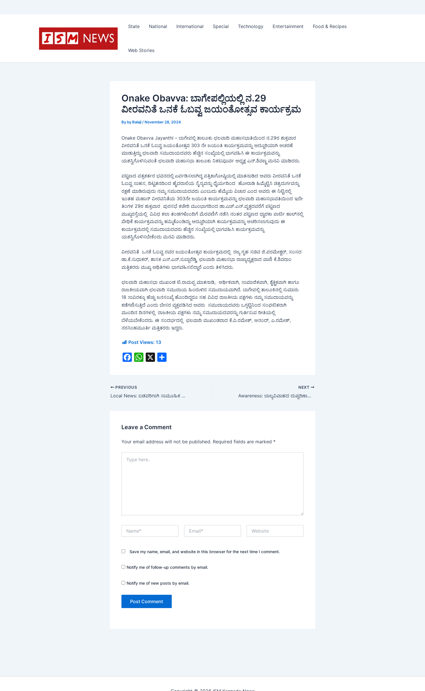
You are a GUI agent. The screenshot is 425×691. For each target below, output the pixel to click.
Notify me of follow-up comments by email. (167, 567)
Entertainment (288, 26)
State (134, 26)
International (190, 26)
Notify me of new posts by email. (158, 583)
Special (221, 26)
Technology (250, 26)
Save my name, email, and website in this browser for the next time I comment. (205, 551)
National (158, 26)
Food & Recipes (330, 26)
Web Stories (141, 50)
